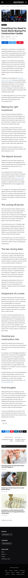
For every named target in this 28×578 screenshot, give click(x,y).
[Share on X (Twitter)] (12, 42)
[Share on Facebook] (5, 42)
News (6, 570)
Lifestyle (18, 572)
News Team (8, 36)
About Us (3, 554)
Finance (10, 570)
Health (22, 572)
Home (2, 552)
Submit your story (5, 559)
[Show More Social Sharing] (25, 42)
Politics (12, 572)
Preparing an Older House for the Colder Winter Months (12, 488)
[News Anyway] (14, 2)
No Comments (5, 38)
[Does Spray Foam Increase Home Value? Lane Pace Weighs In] (14, 457)
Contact (3, 556)
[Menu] (2, 2)
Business (16, 570)
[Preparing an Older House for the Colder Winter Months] (14, 479)
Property (4, 24)
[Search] (26, 2)
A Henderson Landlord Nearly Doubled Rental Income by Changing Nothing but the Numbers (13, 511)
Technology (22, 570)
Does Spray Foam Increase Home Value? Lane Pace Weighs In (12, 466)
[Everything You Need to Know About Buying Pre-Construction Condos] (14, 16)
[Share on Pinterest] (19, 42)
